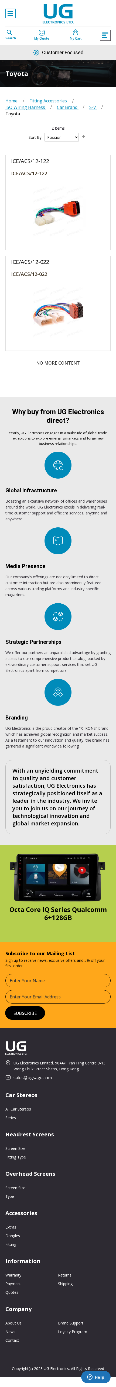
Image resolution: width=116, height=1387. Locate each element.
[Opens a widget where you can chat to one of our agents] (96, 1377)
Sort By (35, 137)
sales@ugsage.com (32, 1078)
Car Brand (68, 107)
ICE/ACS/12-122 (29, 173)
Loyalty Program (72, 1331)
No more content (58, 363)
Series (10, 1117)
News (10, 1331)
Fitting (10, 1244)
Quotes (11, 1292)
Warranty (13, 1275)
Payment (13, 1283)
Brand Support (70, 1323)
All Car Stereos (18, 1109)
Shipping (65, 1283)
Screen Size (15, 1148)
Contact (12, 1340)
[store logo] (58, 15)
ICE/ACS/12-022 (29, 274)
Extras (10, 1227)
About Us (13, 1323)
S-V (93, 107)
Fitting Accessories (48, 101)
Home (12, 101)
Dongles (12, 1235)
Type (9, 1196)
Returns (64, 1275)
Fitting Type (15, 1157)
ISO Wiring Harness (25, 107)
